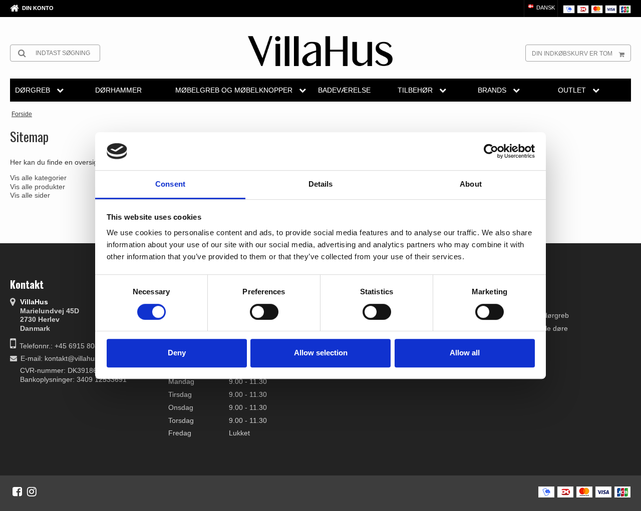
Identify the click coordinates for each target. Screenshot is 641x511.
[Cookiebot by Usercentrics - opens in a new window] (491, 151)
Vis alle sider (30, 195)
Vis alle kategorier (38, 178)
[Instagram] (32, 491)
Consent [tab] (170, 184)
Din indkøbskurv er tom (572, 53)
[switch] (264, 312)
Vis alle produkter (37, 187)
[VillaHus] (320, 51)
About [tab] (471, 184)
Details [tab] (320, 184)
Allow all (465, 352)
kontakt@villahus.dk (76, 358)
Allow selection (321, 352)
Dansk (545, 8)
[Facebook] (17, 491)
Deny (177, 352)
